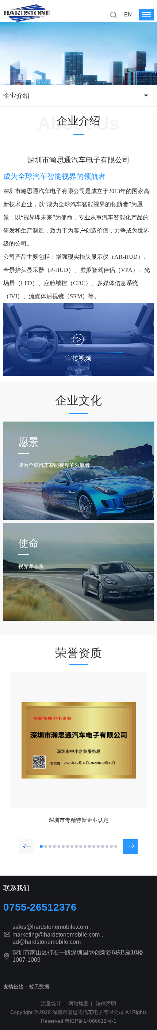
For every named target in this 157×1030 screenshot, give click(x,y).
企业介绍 (16, 95)
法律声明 (106, 1003)
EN (128, 14)
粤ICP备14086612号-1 (90, 1021)
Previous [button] (26, 846)
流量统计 (51, 1003)
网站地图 (78, 1003)
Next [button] (130, 846)
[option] (78, 750)
